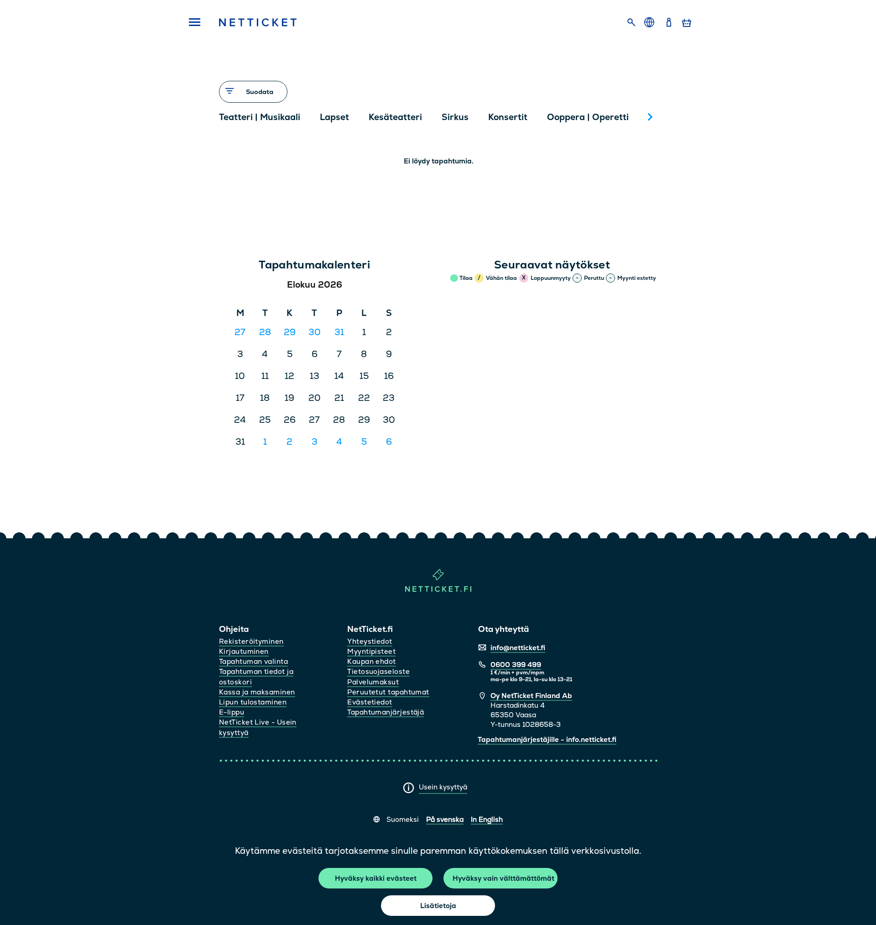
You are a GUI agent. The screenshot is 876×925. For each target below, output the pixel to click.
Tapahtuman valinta (253, 661)
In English (487, 819)
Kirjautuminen (244, 651)
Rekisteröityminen (251, 641)
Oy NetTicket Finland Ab (531, 695)
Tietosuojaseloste (378, 671)
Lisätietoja (438, 905)
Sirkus (455, 117)
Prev (230, 117)
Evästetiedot (369, 702)
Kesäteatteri (395, 117)
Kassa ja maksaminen (257, 692)
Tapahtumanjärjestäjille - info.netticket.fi (547, 739)
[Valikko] (191, 23)
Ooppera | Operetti (588, 117)
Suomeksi (402, 819)
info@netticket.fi (517, 647)
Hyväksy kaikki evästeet (376, 878)
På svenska (445, 819)
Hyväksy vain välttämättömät (503, 878)
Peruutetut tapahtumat (388, 692)
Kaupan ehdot (371, 661)
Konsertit (507, 117)
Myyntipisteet (371, 651)
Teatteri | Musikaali (259, 117)
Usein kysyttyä (443, 787)
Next (650, 117)
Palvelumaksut (373, 682)
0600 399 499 (515, 664)
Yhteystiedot (369, 641)
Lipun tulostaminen (253, 702)
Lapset (334, 117)
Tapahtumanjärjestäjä (385, 712)
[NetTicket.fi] (438, 589)
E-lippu (231, 712)
